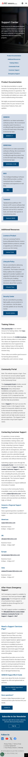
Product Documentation (14, 55)
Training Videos (14, 63)
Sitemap (20, 747)
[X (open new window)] (11, 738)
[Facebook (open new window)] (15, 738)
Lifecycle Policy (10, 287)
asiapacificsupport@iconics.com (11, 571)
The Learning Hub (7, 328)
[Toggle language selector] (22, 3)
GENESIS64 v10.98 (11, 164)
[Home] (10, 3)
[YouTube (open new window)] (7, 738)
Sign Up (14, 726)
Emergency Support (14, 73)
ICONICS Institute (20, 337)
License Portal (10, 252)
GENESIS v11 (9, 136)
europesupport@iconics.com (10, 555)
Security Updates (10, 313)
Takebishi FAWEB (10, 218)
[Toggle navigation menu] (26, 3)
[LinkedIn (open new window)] (2, 738)
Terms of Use (17, 744)
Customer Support (14, 70)
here (23, 331)
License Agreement (10, 746)
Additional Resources (14, 59)
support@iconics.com (14, 493)
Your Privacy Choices (11, 747)
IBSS (8, 190)
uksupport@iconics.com (9, 539)
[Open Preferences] (2, 754)
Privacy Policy (8, 744)
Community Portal (14, 66)
